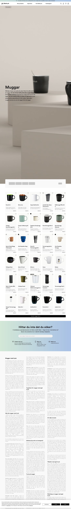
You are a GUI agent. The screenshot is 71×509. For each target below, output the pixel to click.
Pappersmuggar (42, 382)
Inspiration (29, 3)
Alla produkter (20, 3)
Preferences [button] (31, 505)
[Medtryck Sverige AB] (5, 3)
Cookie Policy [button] (9, 505)
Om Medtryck (39, 3)
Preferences (47, 504)
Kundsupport (49, 3)
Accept (65, 504)
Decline (56, 504)
